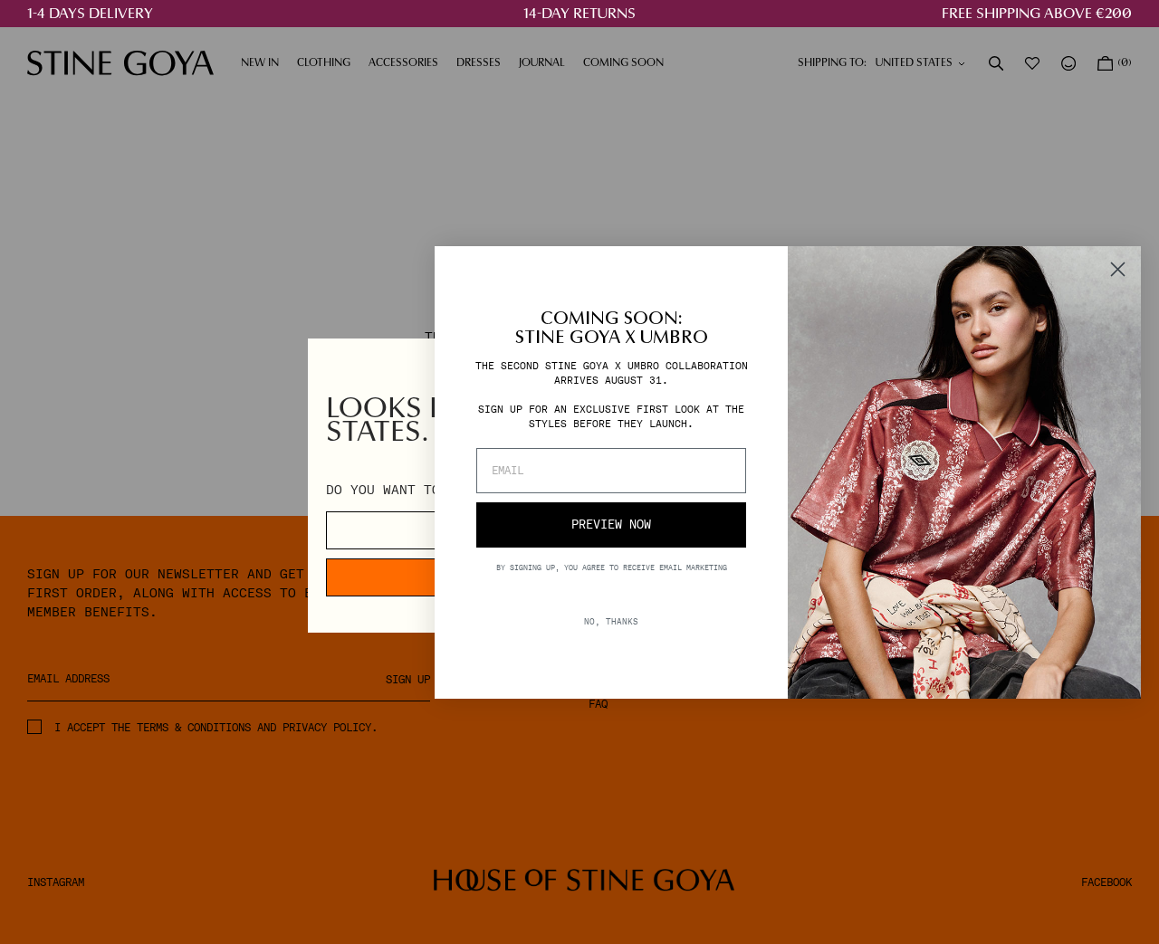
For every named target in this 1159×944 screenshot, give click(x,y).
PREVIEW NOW (611, 524)
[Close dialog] (1118, 269)
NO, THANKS (611, 620)
